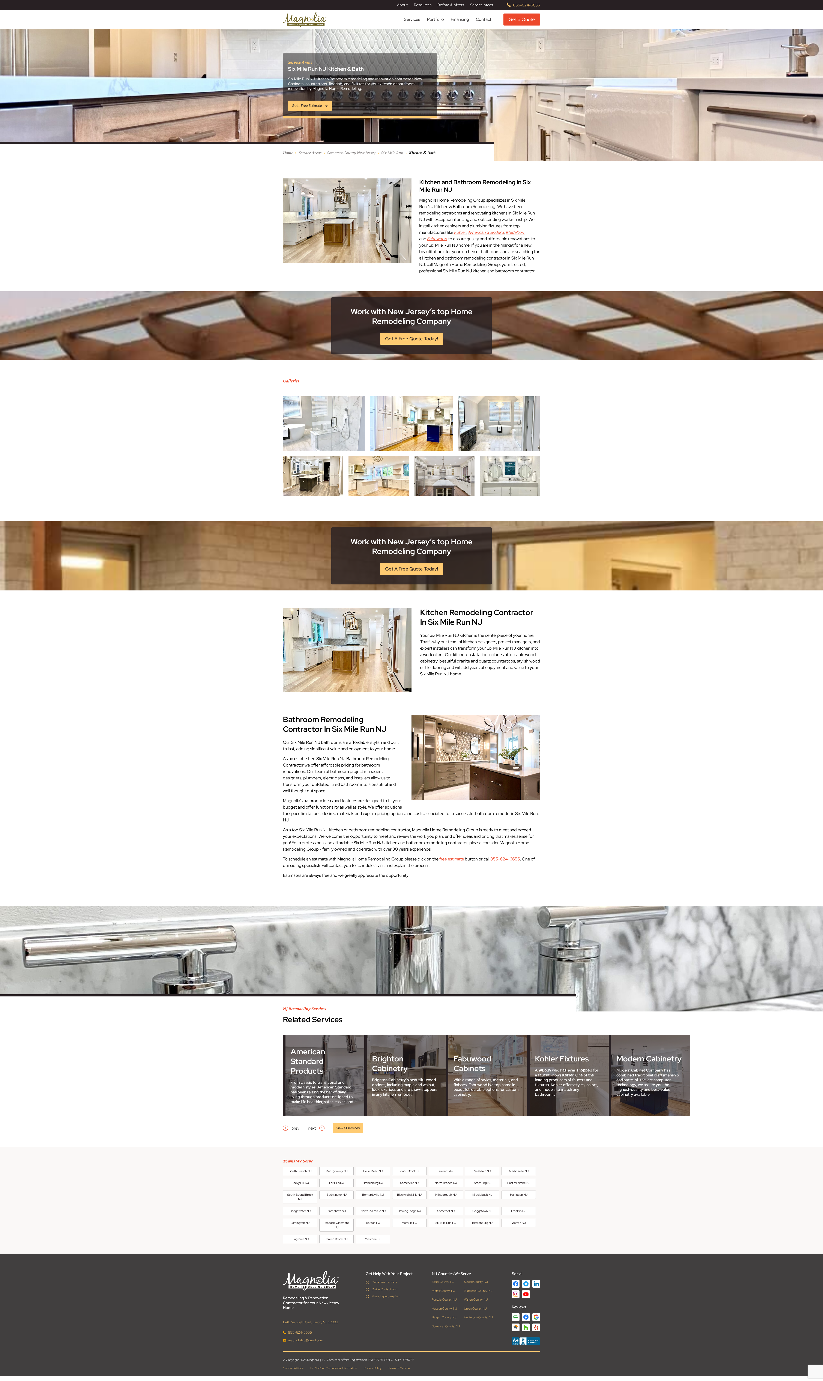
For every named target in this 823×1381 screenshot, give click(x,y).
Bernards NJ (446, 1171)
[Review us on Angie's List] (515, 1317)
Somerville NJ (409, 1183)
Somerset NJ (446, 1211)
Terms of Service (399, 1368)
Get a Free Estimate (384, 1282)
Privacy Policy (372, 1368)
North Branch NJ (446, 1183)
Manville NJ (409, 1223)
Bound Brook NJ (409, 1171)
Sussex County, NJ (476, 1282)
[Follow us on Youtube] (526, 1294)
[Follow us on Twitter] (526, 1283)
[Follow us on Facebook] (515, 1283)
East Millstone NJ (518, 1183)
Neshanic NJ (482, 1171)
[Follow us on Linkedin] (536, 1284)
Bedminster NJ (337, 1195)
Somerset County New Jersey (351, 152)
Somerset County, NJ (446, 1326)
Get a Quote (522, 19)
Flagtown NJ (300, 1239)
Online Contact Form (385, 1289)
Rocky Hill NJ (300, 1183)
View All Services (348, 1128)
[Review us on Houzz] (526, 1327)
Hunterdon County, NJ (478, 1317)
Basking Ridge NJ (409, 1211)
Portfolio (435, 19)
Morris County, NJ (443, 1291)
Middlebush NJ (482, 1195)
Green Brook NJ (336, 1239)
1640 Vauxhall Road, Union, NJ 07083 (310, 1322)
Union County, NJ (475, 1308)
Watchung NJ (482, 1183)
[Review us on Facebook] (526, 1317)
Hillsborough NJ (446, 1195)
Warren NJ (519, 1223)
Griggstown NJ (482, 1211)
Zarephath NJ (336, 1211)
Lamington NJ (300, 1223)
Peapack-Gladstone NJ (337, 1225)
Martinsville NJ (519, 1171)
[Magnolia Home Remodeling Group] (304, 19)
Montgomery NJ (336, 1171)
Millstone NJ (373, 1239)
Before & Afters (450, 4)
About (402, 5)
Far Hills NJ (336, 1183)
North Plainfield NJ (373, 1211)
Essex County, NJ (443, 1282)
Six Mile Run (392, 152)
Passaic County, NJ (444, 1299)
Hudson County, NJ (444, 1308)
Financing (460, 19)
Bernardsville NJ (373, 1195)
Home (288, 152)
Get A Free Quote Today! (411, 339)
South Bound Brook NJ (300, 1197)
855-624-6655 (526, 5)
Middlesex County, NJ (478, 1291)
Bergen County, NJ (444, 1317)
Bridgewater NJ (300, 1211)
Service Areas (481, 5)
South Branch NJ (300, 1171)
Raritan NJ (373, 1223)
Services (412, 19)
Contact (483, 19)
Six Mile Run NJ (446, 1223)
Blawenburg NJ (482, 1223)
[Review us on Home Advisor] (515, 1327)
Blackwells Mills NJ (409, 1195)
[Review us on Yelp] (536, 1327)
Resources (422, 5)
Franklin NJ (518, 1211)
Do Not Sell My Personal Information (333, 1368)
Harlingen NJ (518, 1195)
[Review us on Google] (536, 1317)
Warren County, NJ (476, 1299)
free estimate (451, 859)
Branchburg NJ (373, 1183)
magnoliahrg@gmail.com (305, 1340)
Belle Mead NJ (373, 1171)
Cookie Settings (293, 1368)
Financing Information (385, 1296)
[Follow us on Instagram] (515, 1294)
